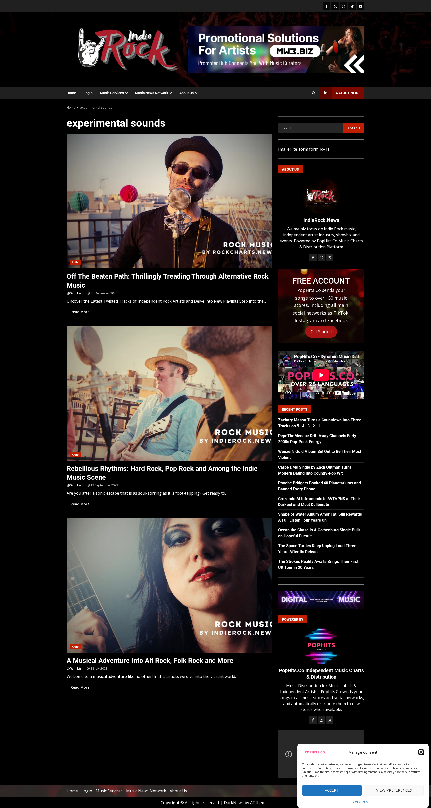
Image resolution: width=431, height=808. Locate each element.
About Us (186, 93)
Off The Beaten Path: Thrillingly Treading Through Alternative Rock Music (169, 201)
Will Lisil (77, 293)
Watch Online (348, 93)
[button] (421, 752)
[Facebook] (326, 6)
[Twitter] (335, 6)
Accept (332, 790)
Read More (80, 311)
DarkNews (234, 802)
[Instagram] (343, 6)
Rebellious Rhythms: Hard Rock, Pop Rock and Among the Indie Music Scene (169, 393)
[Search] (313, 93)
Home (71, 93)
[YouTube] (360, 6)
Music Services (112, 93)
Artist (76, 262)
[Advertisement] (276, 49)
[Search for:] (310, 128)
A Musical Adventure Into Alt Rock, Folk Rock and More (169, 585)
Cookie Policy (360, 802)
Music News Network (151, 93)
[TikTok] (352, 6)
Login (88, 93)
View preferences (394, 790)
